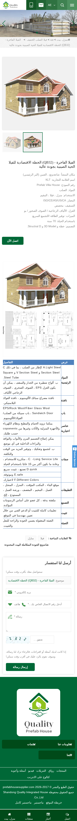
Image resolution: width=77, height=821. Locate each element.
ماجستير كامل (23, 802)
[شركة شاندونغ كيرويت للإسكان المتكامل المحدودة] (38, 712)
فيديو (31, 770)
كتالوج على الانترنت (38, 777)
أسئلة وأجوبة (18, 770)
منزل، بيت (62, 39)
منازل (31, 538)
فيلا (42, 538)
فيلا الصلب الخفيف (37, 39)
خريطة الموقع (54, 802)
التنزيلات (41, 770)
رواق (51, 770)
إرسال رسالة (20, 667)
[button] (43, 32)
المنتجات (61, 770)
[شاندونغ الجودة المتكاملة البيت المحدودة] (10, 5)
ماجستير (39, 802)
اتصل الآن (12, 240)
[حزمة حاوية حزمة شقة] (38, 23)
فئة (52, 39)
